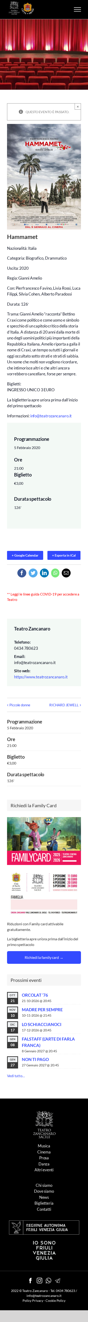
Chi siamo (44, 1185)
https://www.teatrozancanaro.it (41, 676)
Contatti (44, 1209)
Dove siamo (44, 1191)
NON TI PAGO (35, 1059)
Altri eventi (44, 1169)
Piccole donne (19, 705)
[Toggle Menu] (77, 9)
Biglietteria (44, 1203)
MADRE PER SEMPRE (42, 1009)
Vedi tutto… (16, 1076)
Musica (44, 1145)
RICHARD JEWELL (64, 705)
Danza (44, 1163)
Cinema (43, 1151)
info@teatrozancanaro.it (51, 415)
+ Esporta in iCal (64, 555)
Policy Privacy (33, 1301)
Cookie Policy (55, 1301)
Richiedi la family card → (44, 957)
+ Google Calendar (25, 555)
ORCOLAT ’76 (35, 995)
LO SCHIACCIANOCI (41, 1024)
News (44, 1197)
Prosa (44, 1157)
